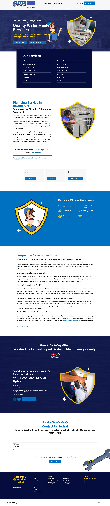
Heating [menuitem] (75, 8)
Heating (35, 487)
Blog (35, 493)
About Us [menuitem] (59, 8)
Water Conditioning (38, 491)
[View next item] (19, 399)
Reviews (35, 482)
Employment (60, 3)
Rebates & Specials (47, 3)
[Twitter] (89, 478)
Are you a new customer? (16, 446)
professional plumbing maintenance (72, 320)
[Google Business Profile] (95, 478)
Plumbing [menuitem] (81, 8)
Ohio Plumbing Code (27, 303)
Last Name (57, 436)
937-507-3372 (78, 3)
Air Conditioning (37, 485)
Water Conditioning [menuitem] (90, 8)
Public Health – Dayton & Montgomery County (31, 305)
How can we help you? (16, 449)
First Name (14, 436)
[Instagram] (92, 478)
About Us (36, 478)
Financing (55, 3)
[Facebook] (84, 478)
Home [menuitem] (53, 8)
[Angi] (84, 481)
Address (14, 443)
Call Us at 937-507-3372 (36, 42)
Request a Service (19, 42)
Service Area (36, 480)
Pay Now (31, 3)
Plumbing (36, 489)
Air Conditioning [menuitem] (67, 8)
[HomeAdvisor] (87, 478)
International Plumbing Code (48, 303)
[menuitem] (7, 503)
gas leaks (79, 291)
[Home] (19, 4)
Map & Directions (51, 483)
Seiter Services (16, 115)
